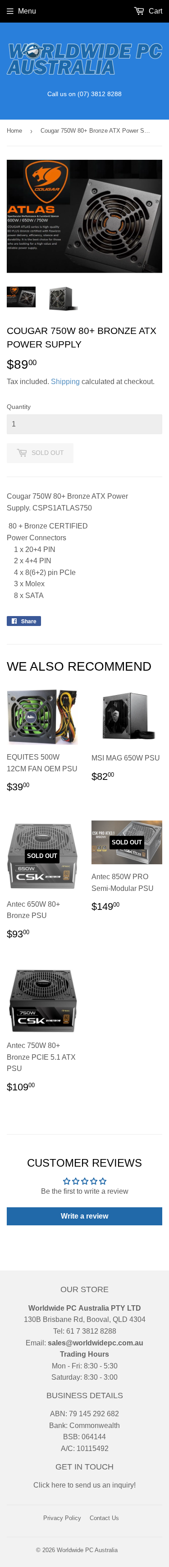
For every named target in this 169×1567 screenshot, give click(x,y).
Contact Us (104, 1518)
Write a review (84, 1216)
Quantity (19, 406)
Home (14, 130)
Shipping (65, 381)
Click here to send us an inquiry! (84, 1485)
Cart (154, 11)
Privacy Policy (62, 1518)
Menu (27, 11)
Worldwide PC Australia (87, 1550)
